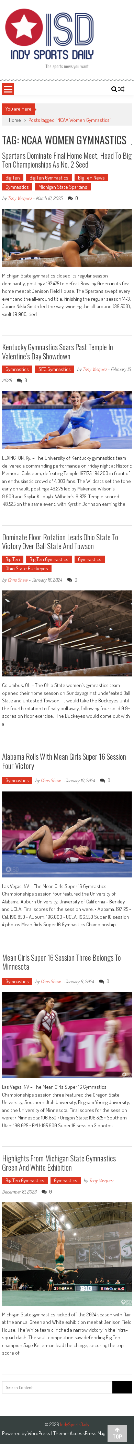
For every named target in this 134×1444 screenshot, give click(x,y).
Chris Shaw (17, 580)
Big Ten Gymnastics (49, 177)
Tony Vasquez (20, 198)
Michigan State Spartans (62, 187)
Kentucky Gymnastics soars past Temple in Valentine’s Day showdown (57, 351)
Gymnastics (17, 187)
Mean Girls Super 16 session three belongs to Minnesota (61, 962)
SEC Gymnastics (54, 369)
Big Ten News (91, 177)
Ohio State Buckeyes (26, 568)
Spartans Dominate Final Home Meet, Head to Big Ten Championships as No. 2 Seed (67, 160)
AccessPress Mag (87, 1433)
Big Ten (12, 177)
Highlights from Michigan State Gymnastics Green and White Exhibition (59, 1162)
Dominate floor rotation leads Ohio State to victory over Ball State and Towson (60, 541)
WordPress (39, 1433)
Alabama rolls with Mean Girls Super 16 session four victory (64, 761)
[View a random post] (121, 89)
